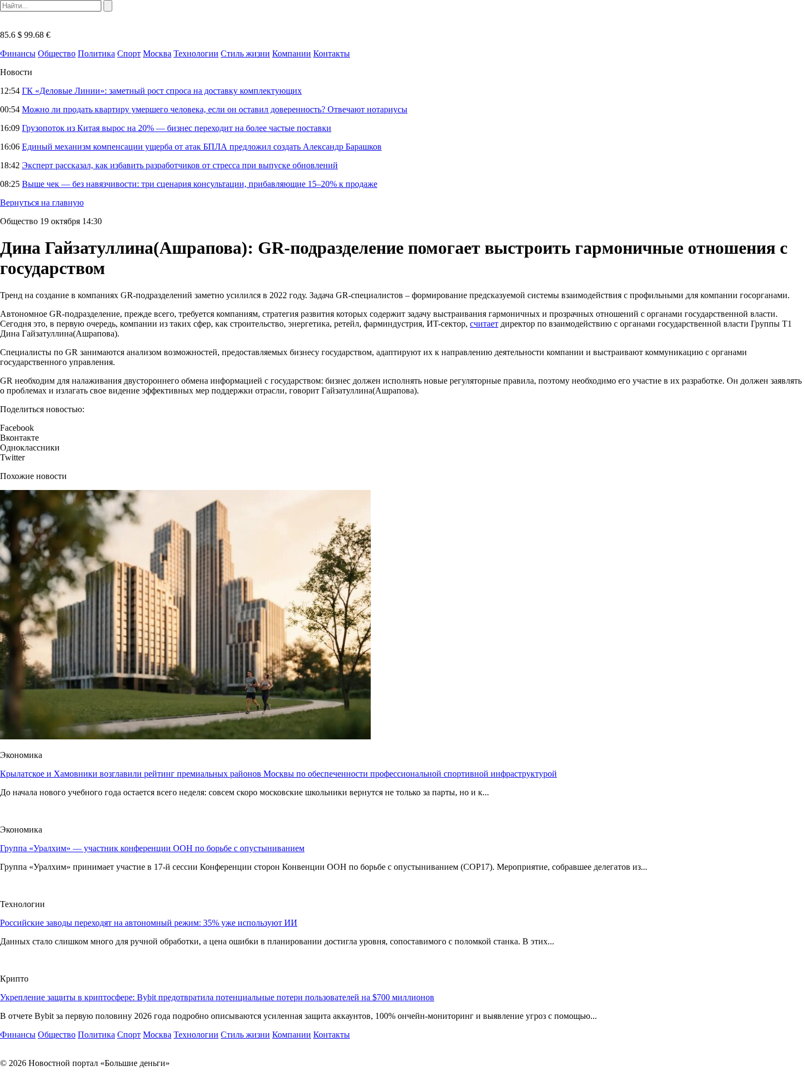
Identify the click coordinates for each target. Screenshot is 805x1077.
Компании (291, 53)
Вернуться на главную (42, 202)
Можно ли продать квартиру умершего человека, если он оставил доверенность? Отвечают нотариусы (214, 109)
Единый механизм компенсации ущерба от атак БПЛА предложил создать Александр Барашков (202, 146)
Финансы (18, 53)
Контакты (331, 53)
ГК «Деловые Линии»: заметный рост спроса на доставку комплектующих (162, 90)
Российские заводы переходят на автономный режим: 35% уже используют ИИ (148, 922)
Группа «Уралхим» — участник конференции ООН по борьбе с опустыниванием (152, 848)
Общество (57, 53)
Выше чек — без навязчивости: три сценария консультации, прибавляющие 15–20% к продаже (199, 184)
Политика (96, 53)
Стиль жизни (245, 53)
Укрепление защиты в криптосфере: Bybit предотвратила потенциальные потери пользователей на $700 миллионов (217, 997)
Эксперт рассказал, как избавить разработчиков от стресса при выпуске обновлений (180, 165)
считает (484, 323)
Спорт (129, 53)
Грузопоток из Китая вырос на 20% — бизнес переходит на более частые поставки (176, 128)
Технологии (196, 53)
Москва (157, 53)
